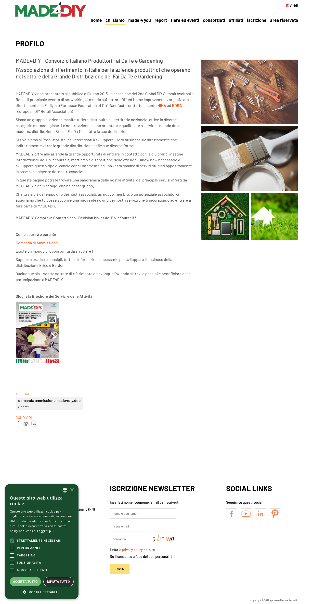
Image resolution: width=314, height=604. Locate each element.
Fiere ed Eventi (185, 20)
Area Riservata (284, 20)
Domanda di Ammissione (37, 242)
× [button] (72, 490)
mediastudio (291, 600)
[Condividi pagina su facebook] (19, 424)
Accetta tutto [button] (25, 581)
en (295, 5)
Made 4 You (139, 20)
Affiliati (236, 20)
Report (161, 20)
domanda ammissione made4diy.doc (49, 403)
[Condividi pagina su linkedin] (27, 424)
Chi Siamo (115, 20)
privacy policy (132, 550)
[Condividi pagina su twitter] (34, 424)
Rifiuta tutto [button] (58, 581)
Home (96, 20)
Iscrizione (256, 20)
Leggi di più (45, 531)
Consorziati (214, 20)
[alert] (41, 541)
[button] (42, 592)
